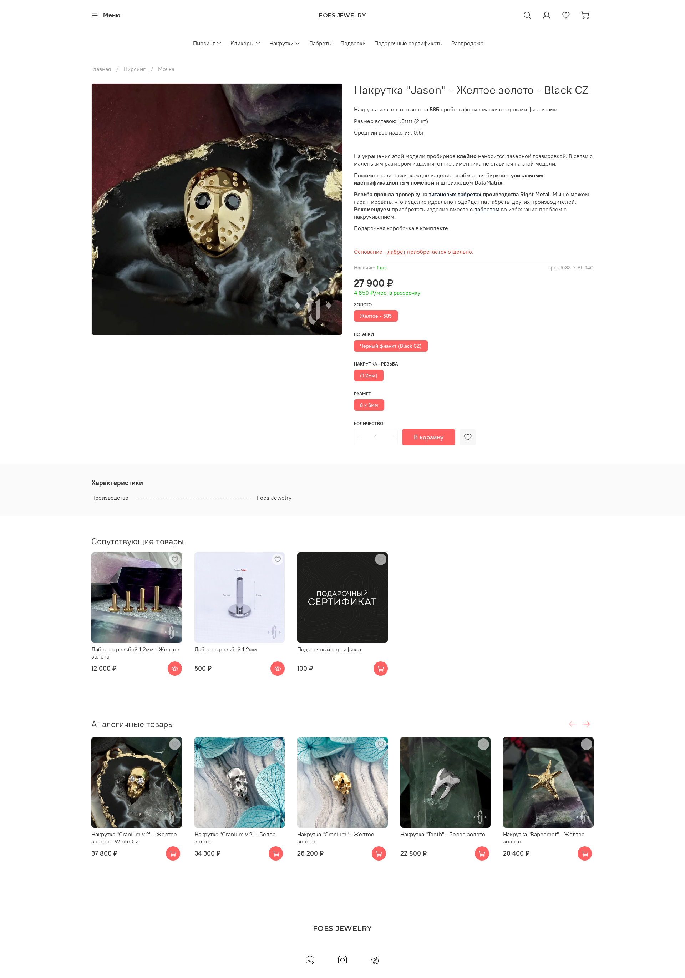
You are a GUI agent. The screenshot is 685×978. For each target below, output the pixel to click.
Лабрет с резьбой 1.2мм (225, 649)
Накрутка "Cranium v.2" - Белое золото (235, 837)
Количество (368, 423)
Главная (101, 68)
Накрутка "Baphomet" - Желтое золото (544, 837)
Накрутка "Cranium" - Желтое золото (335, 837)
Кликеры (242, 43)
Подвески (353, 43)
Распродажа (467, 43)
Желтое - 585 (376, 316)
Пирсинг (204, 43)
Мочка (166, 68)
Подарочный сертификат (329, 649)
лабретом (486, 209)
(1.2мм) (368, 375)
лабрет (396, 251)
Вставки (364, 334)
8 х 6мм (369, 405)
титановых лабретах (455, 194)
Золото (363, 304)
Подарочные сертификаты (408, 43)
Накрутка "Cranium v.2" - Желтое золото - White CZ (134, 837)
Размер (362, 394)
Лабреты (320, 43)
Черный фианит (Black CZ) (391, 346)
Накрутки (281, 43)
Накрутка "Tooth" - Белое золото (442, 833)
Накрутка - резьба (376, 364)
